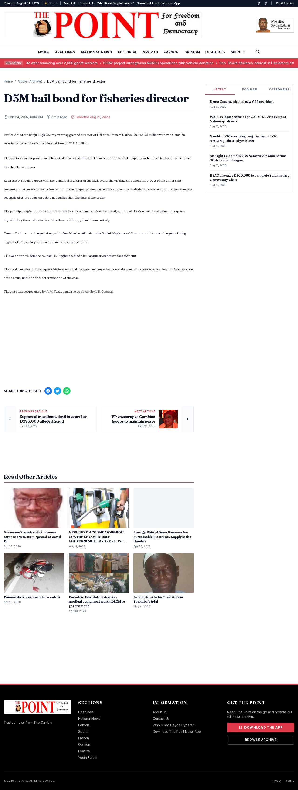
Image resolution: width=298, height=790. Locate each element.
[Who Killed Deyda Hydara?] (275, 25)
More (236, 52)
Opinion (192, 52)
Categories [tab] (279, 89)
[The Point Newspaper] (265, 3)
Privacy (277, 780)
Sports (150, 52)
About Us (70, 3)
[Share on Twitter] (57, 391)
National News (96, 52)
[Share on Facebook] (48, 391)
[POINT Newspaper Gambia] (258, 3)
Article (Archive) (30, 81)
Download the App (263, 727)
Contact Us (87, 3)
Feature (84, 751)
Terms (289, 780)
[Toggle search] (257, 52)
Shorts (217, 52)
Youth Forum (87, 758)
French (171, 52)
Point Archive (285, 3)
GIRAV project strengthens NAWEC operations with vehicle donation (139, 63)
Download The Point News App (158, 3)
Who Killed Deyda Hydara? (115, 3)
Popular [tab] (249, 89)
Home (43, 52)
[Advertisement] (99, 339)
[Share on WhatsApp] (67, 391)
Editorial (127, 52)
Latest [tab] (220, 89)
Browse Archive (261, 740)
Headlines (64, 52)
